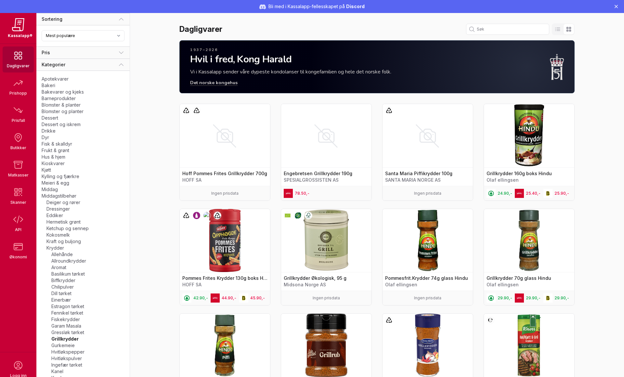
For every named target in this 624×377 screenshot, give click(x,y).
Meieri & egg (55, 183)
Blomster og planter (63, 111)
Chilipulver (62, 287)
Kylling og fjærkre (60, 176)
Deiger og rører (63, 202)
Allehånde (62, 254)
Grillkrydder (65, 339)
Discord (355, 6)
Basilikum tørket (68, 274)
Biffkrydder (63, 280)
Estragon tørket (67, 306)
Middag (50, 189)
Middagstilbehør (59, 196)
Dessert (50, 118)
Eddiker (54, 215)
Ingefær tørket (66, 365)
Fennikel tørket (67, 313)
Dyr (45, 137)
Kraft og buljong (63, 241)
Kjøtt (46, 170)
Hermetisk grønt (63, 222)
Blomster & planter (61, 105)
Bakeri (48, 85)
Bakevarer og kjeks (63, 92)
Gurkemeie (63, 345)
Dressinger (58, 209)
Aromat (58, 267)
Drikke (49, 131)
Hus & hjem (53, 157)
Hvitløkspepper (67, 352)
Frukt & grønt (55, 150)
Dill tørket (61, 293)
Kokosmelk (58, 235)
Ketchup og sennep (67, 228)
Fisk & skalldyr (57, 144)
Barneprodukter (59, 98)
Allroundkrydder (68, 261)
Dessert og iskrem (61, 124)
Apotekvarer (55, 79)
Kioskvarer (53, 163)
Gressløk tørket (67, 332)
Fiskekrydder (65, 319)
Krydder (55, 248)
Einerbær (61, 300)
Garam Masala (66, 326)
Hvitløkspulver (66, 358)
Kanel (57, 371)
